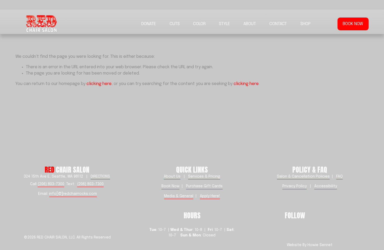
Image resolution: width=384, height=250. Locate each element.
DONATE (148, 24)
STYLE (224, 24)
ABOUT (249, 24)
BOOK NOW (353, 24)
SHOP (305, 24)
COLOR (199, 24)
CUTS (175, 24)
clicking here (99, 84)
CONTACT (278, 24)
